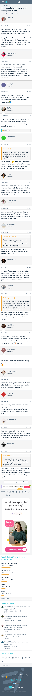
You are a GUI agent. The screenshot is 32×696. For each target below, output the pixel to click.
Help (3, 677)
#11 (30, 333)
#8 (30, 232)
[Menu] (3, 2)
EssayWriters (5, 275)
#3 (30, 91)
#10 (30, 293)
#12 (30, 357)
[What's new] (24, 2)
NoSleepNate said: (8, 455)
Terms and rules (14, 675)
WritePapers (22, 164)
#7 (30, 208)
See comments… (5, 598)
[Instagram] (12, 680)
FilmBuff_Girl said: (8, 298)
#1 (30, 25)
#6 (30, 182)
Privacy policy (24, 675)
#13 (30, 379)
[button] (2, 672)
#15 (30, 427)
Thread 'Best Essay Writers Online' (15, 635)
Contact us (5, 675)
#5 (30, 144)
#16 (30, 451)
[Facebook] (16, 680)
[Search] (28, 2)
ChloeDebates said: (8, 236)
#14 (30, 401)
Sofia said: (6, 149)
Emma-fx (5, 13)
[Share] (27, 25)
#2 (30, 61)
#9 (30, 267)
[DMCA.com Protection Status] (16, 684)
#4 (30, 115)
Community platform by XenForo (14, 691)
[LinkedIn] (19, 680)
